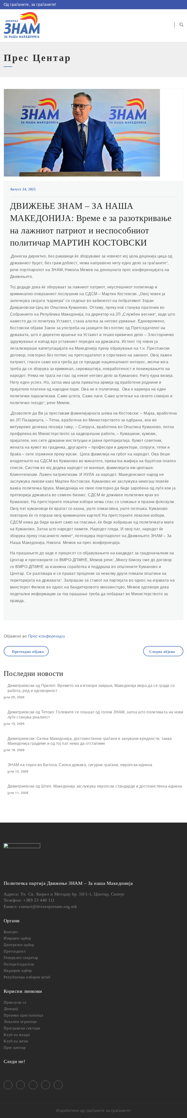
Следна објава (162, 652)
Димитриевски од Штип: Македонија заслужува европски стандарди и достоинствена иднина (95, 786)
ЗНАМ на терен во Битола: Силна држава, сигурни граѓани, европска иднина (80, 764)
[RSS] (181, 5)
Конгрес (11, 932)
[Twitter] (159, 5)
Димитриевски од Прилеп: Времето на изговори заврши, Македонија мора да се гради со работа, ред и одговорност (91, 688)
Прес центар (15, 1048)
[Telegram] (174, 5)
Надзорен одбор (18, 970)
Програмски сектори (22, 1028)
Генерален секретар (21, 958)
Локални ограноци (20, 1022)
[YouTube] (166, 5)
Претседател (15, 951)
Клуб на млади (17, 1035)
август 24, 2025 (23, 189)
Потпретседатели (19, 964)
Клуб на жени (16, 1041)
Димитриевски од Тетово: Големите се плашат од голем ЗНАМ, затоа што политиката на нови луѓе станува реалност (95, 714)
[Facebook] (145, 5)
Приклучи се (15, 1002)
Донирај (11, 1009)
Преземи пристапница (23, 1015)
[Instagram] (152, 5)
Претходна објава (28, 652)
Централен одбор (19, 945)
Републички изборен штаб (27, 977)
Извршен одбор (17, 938)
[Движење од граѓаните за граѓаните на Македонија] (22, 25)
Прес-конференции (46, 636)
